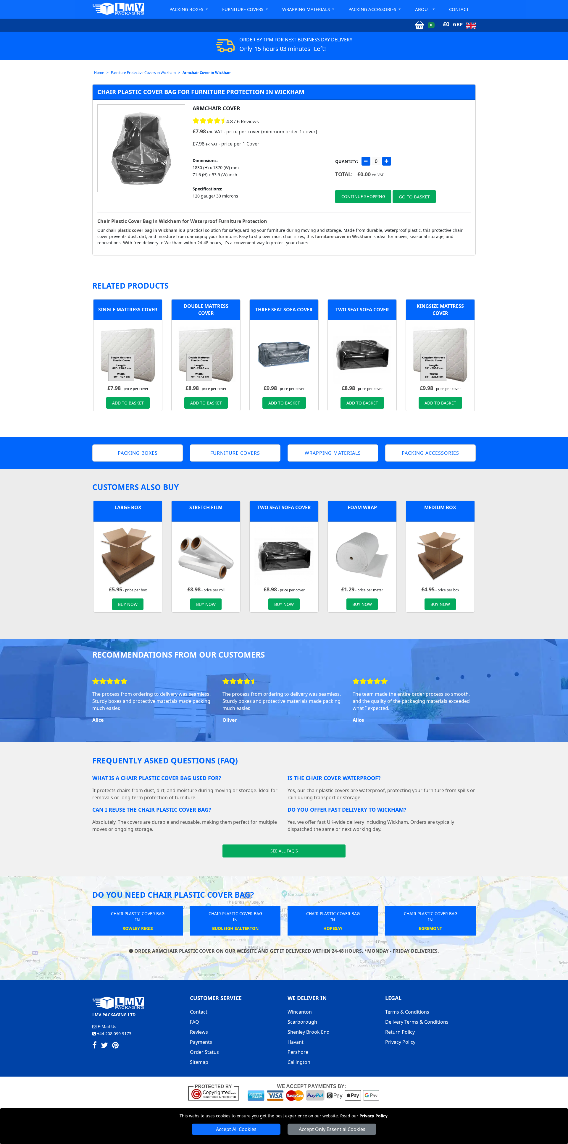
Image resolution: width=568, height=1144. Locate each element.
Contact (459, 9)
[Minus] (366, 161)
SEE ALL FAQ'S (284, 851)
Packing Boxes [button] (187, 9)
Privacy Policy (373, 1116)
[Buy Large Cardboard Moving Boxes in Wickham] (127, 555)
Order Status (204, 1052)
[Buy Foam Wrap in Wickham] (362, 555)
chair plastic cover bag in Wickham (142, 230)
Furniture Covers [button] (243, 9)
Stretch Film (205, 507)
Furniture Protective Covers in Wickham (143, 72)
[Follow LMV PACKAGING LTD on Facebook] (94, 1046)
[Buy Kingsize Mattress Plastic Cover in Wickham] (440, 354)
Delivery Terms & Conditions (416, 1022)
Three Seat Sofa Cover (284, 309)
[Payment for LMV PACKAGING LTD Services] (313, 1092)
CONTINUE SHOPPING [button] (363, 196)
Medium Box (440, 507)
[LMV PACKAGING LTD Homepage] (118, 8)
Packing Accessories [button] (372, 9)
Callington (299, 1062)
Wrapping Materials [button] (306, 9)
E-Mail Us (106, 1026)
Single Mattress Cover (127, 309)
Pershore (298, 1052)
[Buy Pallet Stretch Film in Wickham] (205, 555)
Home (99, 72)
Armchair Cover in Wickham (207, 72)
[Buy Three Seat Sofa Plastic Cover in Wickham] (284, 354)
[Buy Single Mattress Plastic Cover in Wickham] (127, 354)
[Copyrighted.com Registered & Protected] (216, 1092)
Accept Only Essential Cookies (332, 1129)
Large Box (127, 507)
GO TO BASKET (414, 197)
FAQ (194, 1022)
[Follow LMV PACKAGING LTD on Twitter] (104, 1046)
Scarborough (302, 1022)
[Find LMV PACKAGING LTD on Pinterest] (115, 1046)
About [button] (423, 9)
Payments (201, 1042)
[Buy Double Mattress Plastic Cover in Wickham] (205, 354)
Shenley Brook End (309, 1032)
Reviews (199, 1032)
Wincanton (300, 1012)
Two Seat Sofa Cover (362, 309)
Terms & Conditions (407, 1012)
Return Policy (400, 1032)
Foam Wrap (362, 507)
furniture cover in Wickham (343, 236)
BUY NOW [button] (128, 604)
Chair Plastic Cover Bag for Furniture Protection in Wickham (200, 92)
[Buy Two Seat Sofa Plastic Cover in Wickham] (362, 354)
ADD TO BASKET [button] (128, 403)
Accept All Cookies (236, 1129)
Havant (296, 1042)
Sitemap (199, 1062)
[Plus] (386, 161)
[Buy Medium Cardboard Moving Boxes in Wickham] (440, 555)
